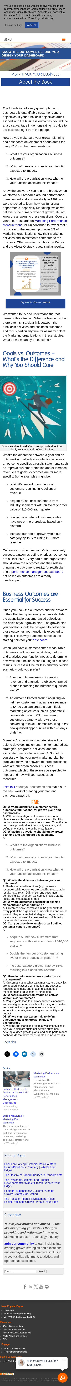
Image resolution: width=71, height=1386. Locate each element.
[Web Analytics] (7, 1374)
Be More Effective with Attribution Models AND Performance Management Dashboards (15, 1096)
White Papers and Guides (15, 1336)
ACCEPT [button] (31, 25)
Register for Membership (15, 1352)
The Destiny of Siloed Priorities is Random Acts (33, 1175)
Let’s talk (9, 787)
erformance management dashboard (38, 571)
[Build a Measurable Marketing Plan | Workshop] (18, 1129)
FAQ (5, 1339)
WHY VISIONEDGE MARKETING (19, 1317)
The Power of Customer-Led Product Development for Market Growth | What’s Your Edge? (32, 1183)
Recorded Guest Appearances (17, 1333)
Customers (9, 1310)
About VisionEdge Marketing (17, 1314)
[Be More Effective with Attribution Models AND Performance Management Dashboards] (16, 1079)
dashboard (40, 640)
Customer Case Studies (14, 1329)
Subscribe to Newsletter (15, 1348)
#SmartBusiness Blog (13, 1326)
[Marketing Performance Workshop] (49, 1085)
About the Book (35, 82)
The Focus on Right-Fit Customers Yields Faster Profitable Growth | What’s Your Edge (31, 1200)
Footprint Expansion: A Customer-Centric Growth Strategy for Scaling (29, 1192)
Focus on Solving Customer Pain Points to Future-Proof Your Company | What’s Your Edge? (30, 1167)
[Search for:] (20, 1271)
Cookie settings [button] (14, 25)
